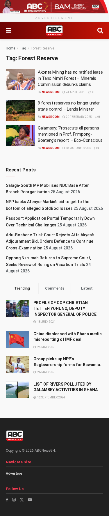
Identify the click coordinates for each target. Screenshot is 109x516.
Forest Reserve (42, 48)
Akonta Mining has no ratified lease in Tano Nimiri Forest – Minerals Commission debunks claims (70, 78)
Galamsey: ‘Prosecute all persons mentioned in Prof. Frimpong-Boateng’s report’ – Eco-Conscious (70, 134)
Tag (23, 48)
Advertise (14, 473)
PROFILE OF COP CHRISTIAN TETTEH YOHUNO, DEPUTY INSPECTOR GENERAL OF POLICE (65, 308)
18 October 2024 (78, 148)
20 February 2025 (78, 116)
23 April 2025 (75, 92)
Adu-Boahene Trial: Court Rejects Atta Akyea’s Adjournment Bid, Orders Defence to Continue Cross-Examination (50, 241)
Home (10, 48)
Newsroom (51, 92)
